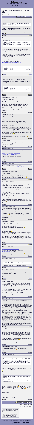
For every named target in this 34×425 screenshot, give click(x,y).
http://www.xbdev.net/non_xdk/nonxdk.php (11, 62)
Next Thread (29, 406)
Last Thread (23, 406)
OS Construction (13, 10)
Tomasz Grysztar (17, 422)
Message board (28, 420)
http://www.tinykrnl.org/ (7, 251)
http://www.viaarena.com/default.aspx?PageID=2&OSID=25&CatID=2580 (11, 154)
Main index (5, 420)
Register (20, 5)
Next (14, 14)
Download (10, 420)
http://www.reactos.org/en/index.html (10, 249)
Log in (25, 6)
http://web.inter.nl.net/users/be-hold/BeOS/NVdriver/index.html (16, 167)
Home (13, 5)
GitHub (24, 422)
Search (16, 5)
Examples (22, 420)
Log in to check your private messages (15, 6)
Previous (8, 14)
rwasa (21, 423)
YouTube (27, 422)
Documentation (16, 420)
